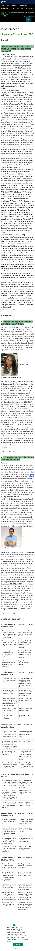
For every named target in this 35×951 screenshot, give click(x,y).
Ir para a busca (23, 5)
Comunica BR (14, 2)
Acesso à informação (28, 2)
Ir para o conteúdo (5, 5)
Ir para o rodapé (5, 8)
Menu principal (33, 19)
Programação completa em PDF (17, 34)
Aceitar (18, 944)
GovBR (3, 2)
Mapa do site (31, 8)
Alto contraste (16, 8)
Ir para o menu (14, 5)
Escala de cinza (23, 8)
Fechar (17, 948)
